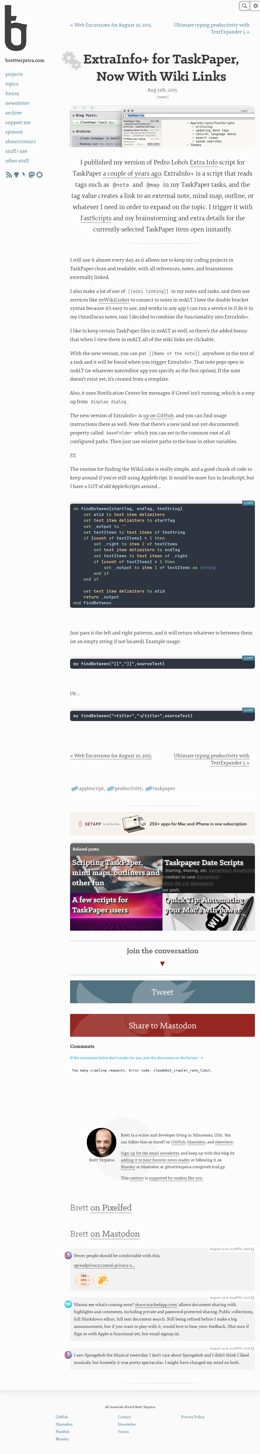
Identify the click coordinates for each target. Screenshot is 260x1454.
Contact (124, 1417)
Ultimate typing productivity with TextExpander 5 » (212, 759)
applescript (91, 788)
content (137, 1178)
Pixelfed (62, 1431)
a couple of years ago (132, 173)
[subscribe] (9, 175)
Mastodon (196, 1142)
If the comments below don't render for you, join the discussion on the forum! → (136, 1058)
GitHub (178, 1142)
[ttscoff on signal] (39, 175)
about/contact (20, 141)
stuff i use (16, 151)
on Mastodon (115, 1234)
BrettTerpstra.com (24, 60)
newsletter (17, 103)
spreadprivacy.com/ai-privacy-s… (104, 1265)
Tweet (162, 97)
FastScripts (95, 218)
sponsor (14, 132)
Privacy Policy (192, 1417)
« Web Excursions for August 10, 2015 (111, 25)
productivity (128, 788)
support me (18, 122)
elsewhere (224, 1142)
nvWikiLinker (114, 300)
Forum (123, 1431)
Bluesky (128, 1166)
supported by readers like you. (176, 1178)
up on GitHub (158, 415)
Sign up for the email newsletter (150, 1153)
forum (12, 93)
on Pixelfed (111, 1208)
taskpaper (164, 788)
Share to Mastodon (163, 1026)
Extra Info (204, 162)
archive (13, 113)
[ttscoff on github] (16, 175)
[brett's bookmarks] (24, 175)
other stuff (17, 161)
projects (14, 74)
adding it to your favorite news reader (155, 1160)
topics (12, 84)
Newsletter (127, 1424)
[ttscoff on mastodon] (32, 175)
